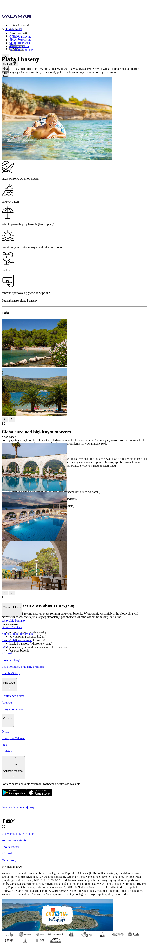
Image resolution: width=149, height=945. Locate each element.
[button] (78, 25)
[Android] (39, 795)
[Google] (14, 795)
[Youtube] (8, 822)
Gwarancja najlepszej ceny (18, 807)
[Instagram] (13, 822)
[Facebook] (4, 822)
